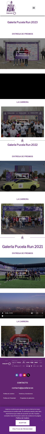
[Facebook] (16, 375)
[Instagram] (20, 375)
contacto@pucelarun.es (22, 388)
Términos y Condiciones (26, 393)
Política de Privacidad (9, 398)
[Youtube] (24, 375)
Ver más (22, 54)
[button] (34, 8)
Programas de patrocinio (27, 398)
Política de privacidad (23, 429)
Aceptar (22, 423)
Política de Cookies (22, 418)
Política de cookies (8, 393)
